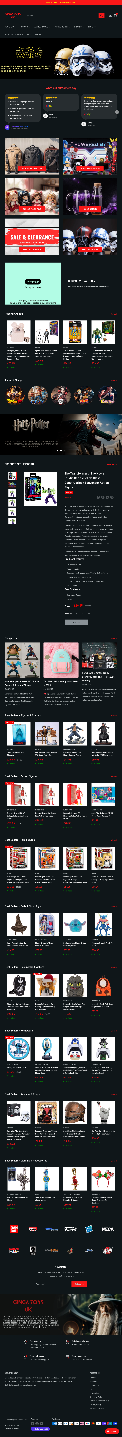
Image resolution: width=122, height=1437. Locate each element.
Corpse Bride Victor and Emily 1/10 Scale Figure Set (46, 753)
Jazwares (67, 940)
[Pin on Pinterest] (102, 497)
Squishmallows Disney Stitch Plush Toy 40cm (74, 944)
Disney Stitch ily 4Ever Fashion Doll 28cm (44, 944)
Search (93, 1377)
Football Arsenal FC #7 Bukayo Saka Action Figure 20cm (17, 816)
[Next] (117, 344)
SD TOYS (94, 749)
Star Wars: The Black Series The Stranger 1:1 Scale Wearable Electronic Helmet (74, 1134)
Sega (37, 1194)
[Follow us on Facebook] (32, 1423)
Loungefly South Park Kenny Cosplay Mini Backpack (102, 1005)
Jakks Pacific (97, 810)
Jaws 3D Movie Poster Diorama (15, 753)
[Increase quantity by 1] (89, 613)
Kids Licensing (12, 1064)
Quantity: (68, 613)
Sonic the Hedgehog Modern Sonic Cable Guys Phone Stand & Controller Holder (75, 1070)
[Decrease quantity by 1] (76, 613)
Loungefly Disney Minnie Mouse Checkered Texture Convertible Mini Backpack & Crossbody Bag (18, 354)
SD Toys (10, 749)
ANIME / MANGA (41, 27)
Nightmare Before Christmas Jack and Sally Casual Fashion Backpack (18, 1007)
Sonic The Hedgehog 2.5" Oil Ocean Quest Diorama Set (102, 814)
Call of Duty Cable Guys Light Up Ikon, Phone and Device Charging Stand (103, 1070)
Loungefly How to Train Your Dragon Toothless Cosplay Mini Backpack (74, 1007)
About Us (93, 1381)
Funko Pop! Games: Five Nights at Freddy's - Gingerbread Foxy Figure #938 (75, 879)
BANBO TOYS (11, 810)
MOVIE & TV (9, 27)
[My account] (110, 15)
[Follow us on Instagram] (37, 1423)
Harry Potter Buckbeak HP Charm (17, 1198)
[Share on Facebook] (98, 497)
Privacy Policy (95, 1404)
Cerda (9, 1001)
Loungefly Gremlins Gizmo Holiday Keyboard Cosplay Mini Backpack (45, 1007)
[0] (115, 15)
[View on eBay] (49, 106)
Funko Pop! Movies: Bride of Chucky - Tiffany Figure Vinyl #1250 (103, 879)
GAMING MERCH (61, 27)
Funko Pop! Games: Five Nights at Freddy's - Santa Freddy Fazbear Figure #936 (18, 879)
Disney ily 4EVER (41, 940)
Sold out (76, 622)
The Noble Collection (15, 1194)
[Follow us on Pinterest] (41, 1423)
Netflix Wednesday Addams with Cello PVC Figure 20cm (102, 753)
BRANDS (77, 27)
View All (114, 314)
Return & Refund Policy (99, 1401)
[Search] (101, 15)
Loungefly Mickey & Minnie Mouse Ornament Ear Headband (102, 1200)
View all (114, 380)
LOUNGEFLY (11, 347)
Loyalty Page (95, 1393)
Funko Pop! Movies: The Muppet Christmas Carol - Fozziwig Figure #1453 (45, 879)
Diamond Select (69, 749)
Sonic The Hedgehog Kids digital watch (45, 1198)
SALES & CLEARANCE (14, 34)
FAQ (91, 1389)
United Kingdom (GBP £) (14, 1419)
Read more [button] (88, 109)
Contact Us (94, 1385)
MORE (90, 27)
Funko (9, 873)
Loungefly (39, 1001)
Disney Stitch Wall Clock (16, 1067)
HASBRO (38, 347)
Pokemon (95, 940)
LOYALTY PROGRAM (35, 34)
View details (112, 464)
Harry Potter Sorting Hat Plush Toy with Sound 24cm (17, 944)
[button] (5, 112)
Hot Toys (95, 1128)
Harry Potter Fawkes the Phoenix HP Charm (72, 1198)
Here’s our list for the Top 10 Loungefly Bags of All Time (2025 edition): (98, 676)
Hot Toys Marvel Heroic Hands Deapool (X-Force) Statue (103, 1132)
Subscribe (79, 1284)
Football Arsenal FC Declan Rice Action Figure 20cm (45, 814)
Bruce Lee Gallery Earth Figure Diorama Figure (72, 753)
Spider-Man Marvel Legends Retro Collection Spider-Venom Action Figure (46, 353)
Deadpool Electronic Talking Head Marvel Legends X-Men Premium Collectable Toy (46, 1134)
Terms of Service (97, 1408)
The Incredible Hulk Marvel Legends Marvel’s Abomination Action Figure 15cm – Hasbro (102, 354)
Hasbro (10, 1128)
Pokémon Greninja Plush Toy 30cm (102, 944)
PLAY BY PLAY (12, 940)
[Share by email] (112, 497)
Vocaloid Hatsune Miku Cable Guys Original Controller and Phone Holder (46, 1070)
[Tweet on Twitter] (107, 497)
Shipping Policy (96, 1397)
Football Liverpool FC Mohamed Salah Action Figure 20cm (75, 816)
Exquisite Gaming (41, 1064)
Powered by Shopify (12, 1428)
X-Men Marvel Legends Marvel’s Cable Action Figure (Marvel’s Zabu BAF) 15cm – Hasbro (74, 354)
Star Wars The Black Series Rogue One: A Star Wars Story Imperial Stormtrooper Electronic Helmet (18, 1135)
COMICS (24, 27)
